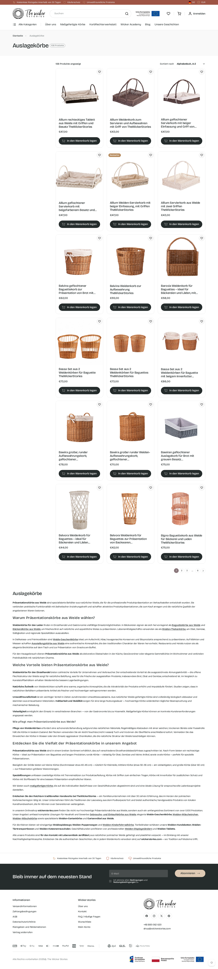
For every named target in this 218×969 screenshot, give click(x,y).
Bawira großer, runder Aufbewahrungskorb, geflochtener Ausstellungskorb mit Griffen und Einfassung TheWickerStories (78, 455)
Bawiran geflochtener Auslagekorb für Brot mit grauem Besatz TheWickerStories (177, 455)
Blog (147, 24)
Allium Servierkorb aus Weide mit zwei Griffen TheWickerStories (180, 206)
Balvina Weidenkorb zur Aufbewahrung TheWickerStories (125, 289)
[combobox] (90, 14)
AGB (15, 916)
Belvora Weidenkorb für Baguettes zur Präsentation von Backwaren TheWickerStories (128, 539)
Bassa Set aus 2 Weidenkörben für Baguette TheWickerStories (77, 372)
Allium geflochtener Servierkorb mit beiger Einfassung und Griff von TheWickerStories (177, 123)
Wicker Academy (131, 24)
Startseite (18, 35)
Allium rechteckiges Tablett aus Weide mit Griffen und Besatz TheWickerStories (77, 123)
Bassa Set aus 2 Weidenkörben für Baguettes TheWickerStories (129, 372)
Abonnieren (187, 873)
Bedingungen (136, 880)
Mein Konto (84, 927)
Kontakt (82, 911)
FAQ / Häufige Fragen (89, 916)
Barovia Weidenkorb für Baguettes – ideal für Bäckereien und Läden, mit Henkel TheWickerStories (178, 289)
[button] (179, 13)
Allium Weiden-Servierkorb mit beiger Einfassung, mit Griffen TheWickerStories (130, 206)
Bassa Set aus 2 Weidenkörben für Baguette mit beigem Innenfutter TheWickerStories (179, 372)
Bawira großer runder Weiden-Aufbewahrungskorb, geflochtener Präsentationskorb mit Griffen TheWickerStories (130, 455)
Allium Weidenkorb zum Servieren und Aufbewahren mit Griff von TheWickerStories (130, 123)
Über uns (50, 24)
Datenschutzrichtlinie (24, 921)
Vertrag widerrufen (22, 932)
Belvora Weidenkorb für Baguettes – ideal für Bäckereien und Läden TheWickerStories (74, 539)
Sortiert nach (167, 63)
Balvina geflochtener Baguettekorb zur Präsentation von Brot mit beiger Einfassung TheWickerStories (76, 289)
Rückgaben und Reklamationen (29, 927)
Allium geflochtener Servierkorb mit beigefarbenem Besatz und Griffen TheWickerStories (77, 206)
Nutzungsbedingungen (124, 882)
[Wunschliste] (168, 13)
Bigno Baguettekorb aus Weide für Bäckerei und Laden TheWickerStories (181, 539)
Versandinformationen (25, 906)
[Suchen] (127, 13)
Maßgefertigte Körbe (72, 24)
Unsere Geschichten (167, 24)
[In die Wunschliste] (99, 71)
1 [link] (176, 570)
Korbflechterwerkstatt (102, 24)
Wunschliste (84, 921)
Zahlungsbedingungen (24, 911)
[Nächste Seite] (203, 570)
